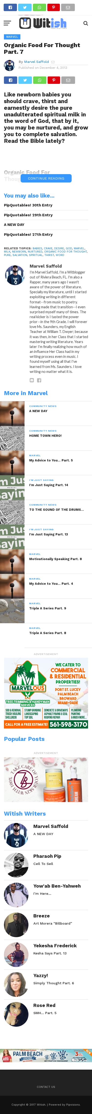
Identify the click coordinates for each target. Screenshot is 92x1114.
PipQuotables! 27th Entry (28, 234)
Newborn (19, 251)
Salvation (20, 255)
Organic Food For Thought (65, 251)
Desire (59, 248)
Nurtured (35, 251)
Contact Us (46, 1087)
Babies (37, 248)
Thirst (49, 255)
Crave (48, 248)
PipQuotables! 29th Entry (28, 215)
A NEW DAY (14, 224)
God (69, 248)
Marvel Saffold (36, 62)
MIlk (7, 251)
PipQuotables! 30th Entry (28, 205)
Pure (7, 255)
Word (60, 255)
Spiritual (36, 255)
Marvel (79, 248)
